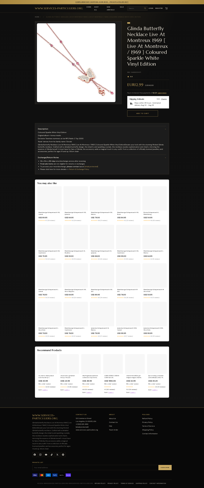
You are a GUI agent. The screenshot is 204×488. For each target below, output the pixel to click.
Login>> (45, 390)
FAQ (110, 426)
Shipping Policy (148, 430)
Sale (122, 7)
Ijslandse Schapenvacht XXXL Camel (127, 329)
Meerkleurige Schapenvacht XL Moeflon (75, 252)
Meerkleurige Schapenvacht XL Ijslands (101, 252)
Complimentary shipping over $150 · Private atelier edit (102, 2)
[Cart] (166, 8)
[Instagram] (40, 454)
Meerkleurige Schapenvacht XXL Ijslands (75, 213)
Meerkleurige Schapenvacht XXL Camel (49, 213)
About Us (112, 419)
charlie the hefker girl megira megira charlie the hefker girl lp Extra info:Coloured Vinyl (133, 377)
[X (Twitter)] (57, 454)
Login (151, 8)
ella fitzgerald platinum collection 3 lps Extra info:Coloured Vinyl (90, 377)
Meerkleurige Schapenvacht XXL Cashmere (49, 252)
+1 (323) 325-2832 (82, 424)
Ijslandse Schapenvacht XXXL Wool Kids (153, 329)
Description (43, 129)
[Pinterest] (63, 454)
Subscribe (165, 467)
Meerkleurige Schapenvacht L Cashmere (75, 329)
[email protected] (91, 166)
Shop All (96, 8)
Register (159, 8)
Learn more (162, 93)
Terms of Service (148, 426)
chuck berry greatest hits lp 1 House (67, 376)
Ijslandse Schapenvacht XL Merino (100, 329)
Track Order (113, 430)
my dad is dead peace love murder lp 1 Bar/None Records (46, 377)
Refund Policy (147, 419)
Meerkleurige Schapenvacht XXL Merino (102, 213)
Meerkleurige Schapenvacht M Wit (127, 290)
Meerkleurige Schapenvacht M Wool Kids (154, 290)
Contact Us (113, 422)
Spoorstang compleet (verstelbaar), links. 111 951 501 (155, 377)
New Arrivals (111, 8)
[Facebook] (34, 454)
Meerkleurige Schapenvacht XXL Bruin (128, 213)
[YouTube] (46, 454)
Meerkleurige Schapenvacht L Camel (48, 290)
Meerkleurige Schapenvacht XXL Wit (102, 290)
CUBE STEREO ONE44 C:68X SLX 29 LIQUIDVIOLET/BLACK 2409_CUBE (111, 377)
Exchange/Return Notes (48, 157)
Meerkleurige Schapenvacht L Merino (153, 252)
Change (164, 99)
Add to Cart (142, 113)
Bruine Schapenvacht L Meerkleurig (151, 213)
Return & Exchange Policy (79, 169)
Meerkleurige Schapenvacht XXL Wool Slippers (75, 290)
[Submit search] (145, 8)
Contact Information (150, 434)
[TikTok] (51, 454)
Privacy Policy (147, 422)
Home (89, 7)
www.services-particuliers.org (59, 8)
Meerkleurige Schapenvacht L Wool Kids (48, 329)
